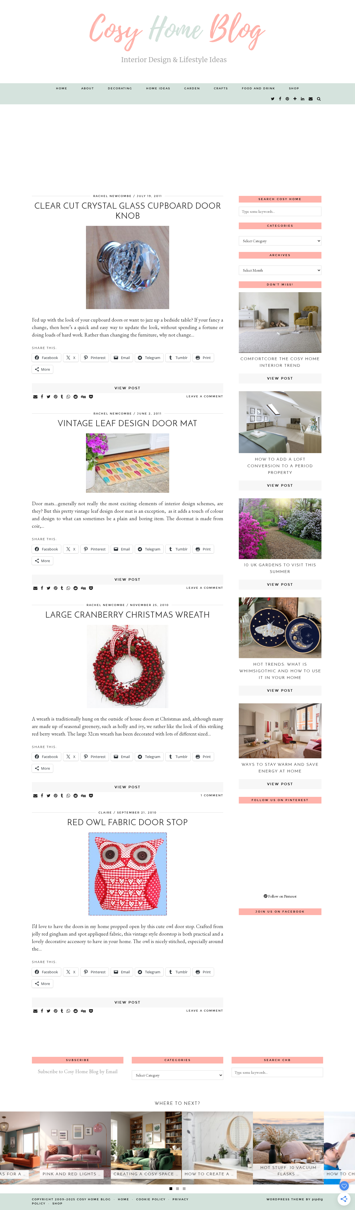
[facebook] (280, 99)
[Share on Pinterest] (55, 397)
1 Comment (212, 795)
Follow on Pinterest (281, 896)
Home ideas (158, 88)
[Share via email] (35, 397)
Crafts (221, 88)
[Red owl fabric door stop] (127, 914)
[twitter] (273, 99)
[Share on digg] (84, 397)
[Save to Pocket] (91, 397)
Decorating (120, 88)
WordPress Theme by (295, 1199)
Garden (192, 88)
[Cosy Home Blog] (177, 41)
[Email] (311, 99)
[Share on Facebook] (42, 397)
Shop (294, 88)
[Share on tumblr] (62, 397)
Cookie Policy (151, 1199)
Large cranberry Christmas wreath (127, 615)
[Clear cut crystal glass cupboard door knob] (127, 307)
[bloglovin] (295, 99)
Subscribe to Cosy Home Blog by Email (78, 1071)
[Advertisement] (177, 146)
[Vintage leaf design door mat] (127, 491)
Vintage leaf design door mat (127, 424)
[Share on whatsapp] (68, 397)
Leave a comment (204, 396)
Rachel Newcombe (112, 196)
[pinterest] (288, 99)
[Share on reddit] (76, 397)
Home (61, 88)
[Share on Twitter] (48, 397)
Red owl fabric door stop (127, 823)
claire (105, 812)
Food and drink (258, 88)
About (87, 88)
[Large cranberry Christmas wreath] (127, 706)
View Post (128, 388)
